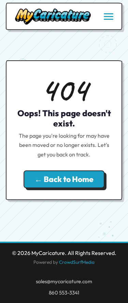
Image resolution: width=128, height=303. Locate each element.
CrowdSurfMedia (77, 262)
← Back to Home (64, 179)
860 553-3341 (64, 292)
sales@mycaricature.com (64, 281)
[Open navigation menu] (108, 16)
